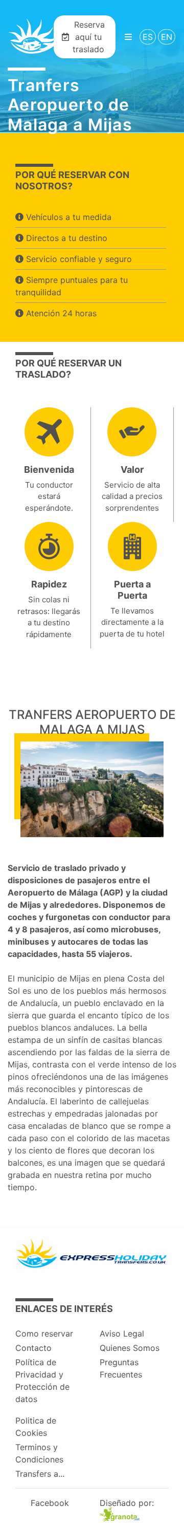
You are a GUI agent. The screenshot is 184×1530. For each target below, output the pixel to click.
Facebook (50, 1503)
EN (166, 37)
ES (148, 37)
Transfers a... (39, 1474)
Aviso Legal (122, 1333)
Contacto (33, 1348)
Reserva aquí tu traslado (88, 36)
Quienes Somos (129, 1348)
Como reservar (44, 1333)
